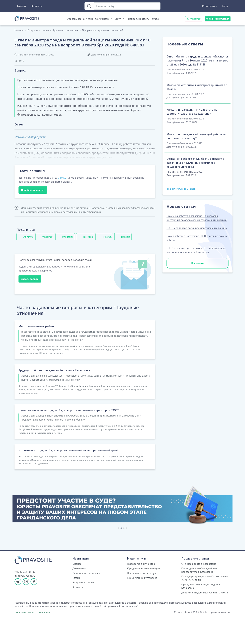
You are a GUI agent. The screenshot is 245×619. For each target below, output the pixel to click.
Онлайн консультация (217, 18)
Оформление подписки (86, 573)
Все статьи (197, 263)
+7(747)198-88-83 (25, 571)
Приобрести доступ (32, 190)
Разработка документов (141, 563)
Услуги (118, 18)
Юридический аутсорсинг (142, 577)
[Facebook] (33, 581)
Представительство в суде (142, 573)
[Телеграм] (17, 581)
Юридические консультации (143, 568)
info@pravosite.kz (24, 575)
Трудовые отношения (65, 30)
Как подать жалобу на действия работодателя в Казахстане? (199, 570)
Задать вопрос (29, 279)
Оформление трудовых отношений (102, 30)
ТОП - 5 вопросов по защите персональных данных (196, 228)
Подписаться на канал (161, 612)
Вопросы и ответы (139, 18)
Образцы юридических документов (88, 18)
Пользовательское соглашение (32, 612)
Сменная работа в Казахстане (198, 563)
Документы (79, 568)
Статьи (156, 18)
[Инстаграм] (25, 581)
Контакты (37, 6)
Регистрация (209, 6)
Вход (225, 6)
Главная (21, 6)
